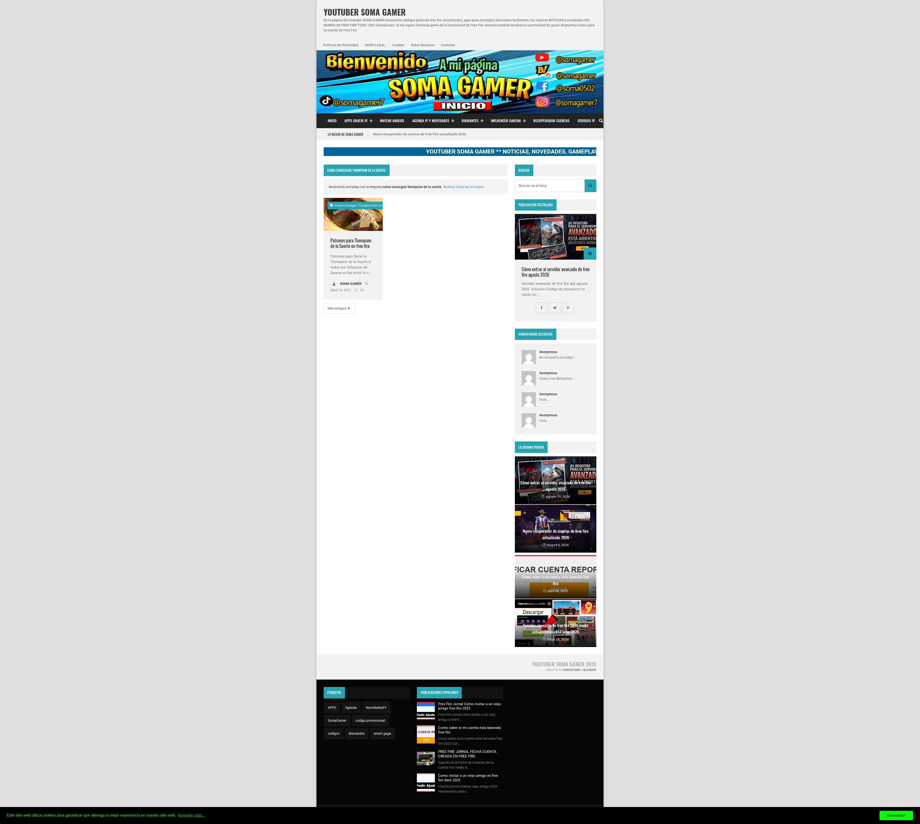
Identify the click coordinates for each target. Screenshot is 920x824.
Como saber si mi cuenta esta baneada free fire (409, 134)
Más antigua (337, 308)
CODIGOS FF (586, 120)
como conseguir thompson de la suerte (362, 205)
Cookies (398, 45)
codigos (333, 733)
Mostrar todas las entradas (463, 187)
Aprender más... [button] (191, 815)
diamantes (356, 733)
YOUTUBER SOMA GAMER (365, 12)
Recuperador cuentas (551, 120)
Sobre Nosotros (422, 45)
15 (361, 290)
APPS (332, 708)
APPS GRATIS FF (356, 120)
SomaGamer (337, 720)
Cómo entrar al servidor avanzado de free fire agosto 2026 (556, 272)
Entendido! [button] (896, 815)
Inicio (332, 120)
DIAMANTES (470, 120)
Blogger (589, 670)
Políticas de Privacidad (340, 45)
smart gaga (382, 733)
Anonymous (548, 352)
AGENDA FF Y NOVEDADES (430, 120)
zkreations (571, 670)
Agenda (351, 708)
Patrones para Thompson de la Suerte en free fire (350, 243)
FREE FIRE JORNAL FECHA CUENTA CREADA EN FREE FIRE (467, 754)
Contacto (448, 45)
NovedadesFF (376, 708)
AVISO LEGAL (375, 45)
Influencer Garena (506, 120)
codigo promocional (370, 720)
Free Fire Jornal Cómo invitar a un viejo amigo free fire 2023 (469, 706)
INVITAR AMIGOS (392, 120)
